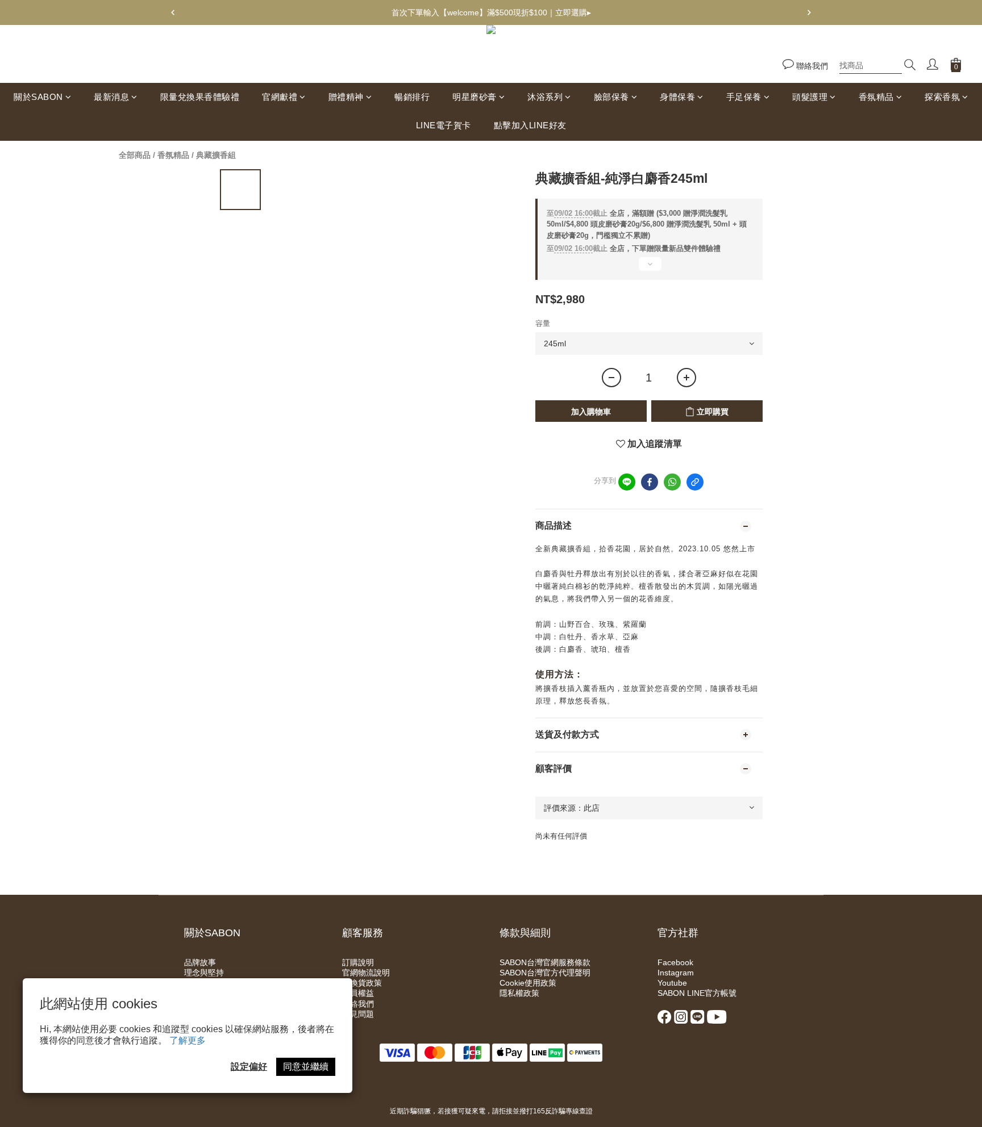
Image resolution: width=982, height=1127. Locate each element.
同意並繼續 (305, 1066)
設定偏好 (249, 1066)
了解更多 (187, 1040)
